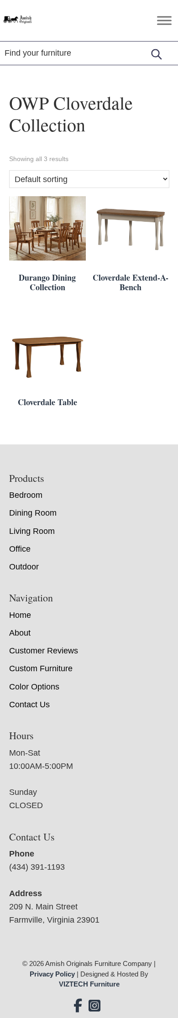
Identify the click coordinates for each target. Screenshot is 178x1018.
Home (20, 615)
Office (20, 548)
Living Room (32, 531)
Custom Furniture (41, 668)
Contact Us (29, 704)
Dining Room (33, 512)
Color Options (34, 686)
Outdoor (24, 566)
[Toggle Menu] (164, 20)
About (20, 632)
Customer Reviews (43, 650)
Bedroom (25, 495)
